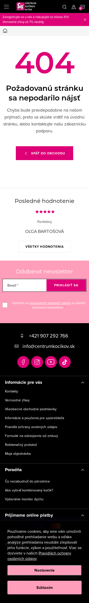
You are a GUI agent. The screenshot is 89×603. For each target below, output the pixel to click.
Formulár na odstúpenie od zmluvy (31, 435)
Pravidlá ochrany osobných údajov (31, 426)
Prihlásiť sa (66, 285)
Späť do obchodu (48, 153)
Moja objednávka (18, 453)
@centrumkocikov (65, 362)
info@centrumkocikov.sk (48, 346)
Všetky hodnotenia (44, 246)
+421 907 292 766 (48, 335)
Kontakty (11, 391)
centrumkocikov (37, 362)
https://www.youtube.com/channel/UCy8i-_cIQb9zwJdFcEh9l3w (51, 362)
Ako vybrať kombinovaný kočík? (29, 490)
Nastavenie (44, 570)
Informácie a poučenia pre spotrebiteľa (34, 417)
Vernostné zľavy (17, 400)
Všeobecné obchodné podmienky (31, 409)
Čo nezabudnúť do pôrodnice (27, 481)
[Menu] (6, 6)
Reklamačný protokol (21, 444)
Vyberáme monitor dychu (24, 499)
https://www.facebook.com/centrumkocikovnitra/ (23, 362)
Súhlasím (44, 587)
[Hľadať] (64, 6)
